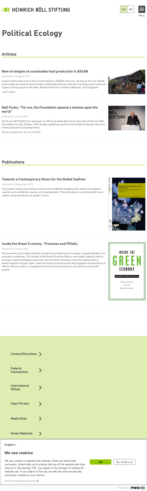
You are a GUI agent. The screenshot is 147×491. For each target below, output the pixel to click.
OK (100, 461)
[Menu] (141, 9)
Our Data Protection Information (20, 481)
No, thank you (124, 461)
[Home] (36, 9)
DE (130, 9)
